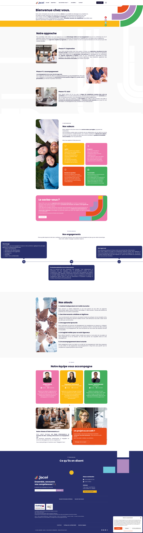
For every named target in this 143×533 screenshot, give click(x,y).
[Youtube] (106, 17)
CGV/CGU (59, 525)
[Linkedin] (106, 20)
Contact (81, 2)
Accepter (118, 528)
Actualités (73, 2)
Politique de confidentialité (128, 530)
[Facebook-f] (106, 23)
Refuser (127, 528)
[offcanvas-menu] (106, 2)
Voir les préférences (136, 528)
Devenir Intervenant (79, 499)
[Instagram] (106, 25)
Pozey (65, 530)
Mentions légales (82, 525)
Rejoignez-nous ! (61, 442)
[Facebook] (101, 530)
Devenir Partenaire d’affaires (66, 499)
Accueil (47, 2)
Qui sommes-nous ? (63, 2)
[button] (140, 517)
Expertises (53, 2)
